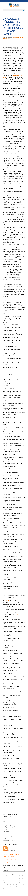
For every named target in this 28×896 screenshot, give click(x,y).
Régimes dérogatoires (10, 827)
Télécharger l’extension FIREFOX (11, 862)
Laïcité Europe (7, 823)
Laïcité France (7, 825)
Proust (7, 600)
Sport (4, 838)
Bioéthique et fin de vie (9, 840)
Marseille (19, 615)
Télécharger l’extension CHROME (11, 859)
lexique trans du (16, 75)
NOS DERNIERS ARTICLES (13, 38)
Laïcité (4, 821)
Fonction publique (7, 833)
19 (10, 884)
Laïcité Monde (7, 829)
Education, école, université (10, 836)
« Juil (4, 890)
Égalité (4, 819)
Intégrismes (6, 831)
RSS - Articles (11, 850)
